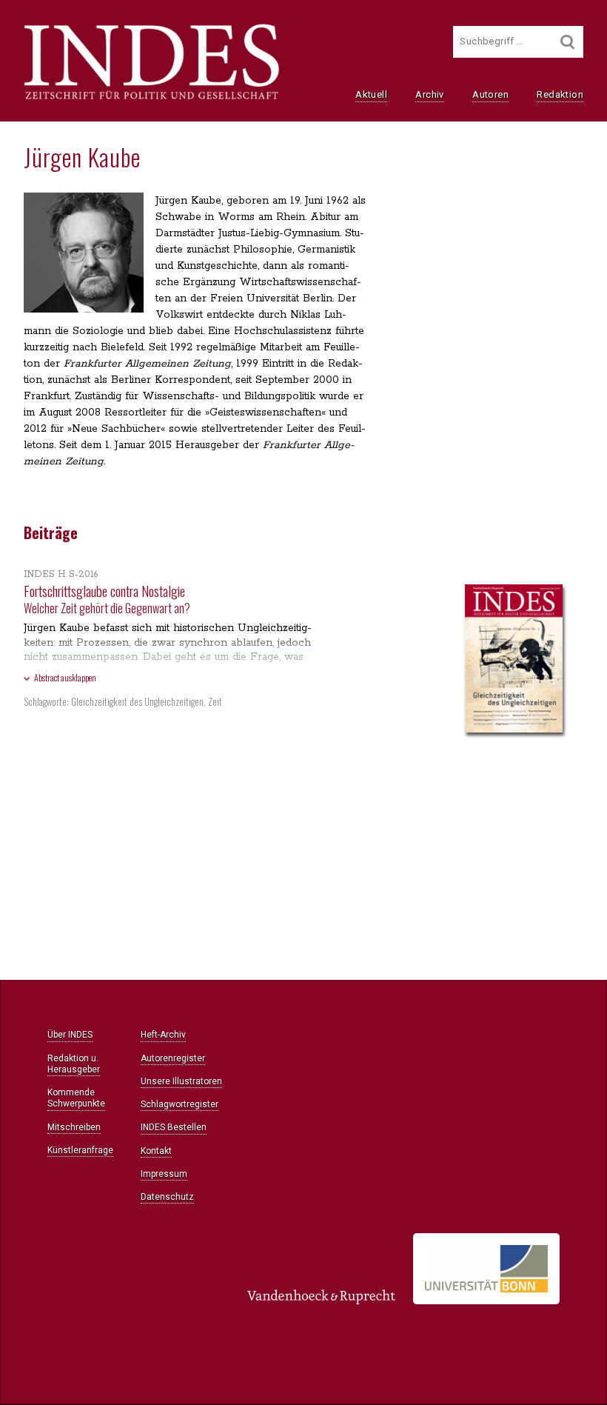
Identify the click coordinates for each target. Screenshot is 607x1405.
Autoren (490, 94)
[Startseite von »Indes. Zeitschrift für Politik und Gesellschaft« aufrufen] (151, 97)
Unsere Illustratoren (181, 1081)
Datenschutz (167, 1197)
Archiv (429, 94)
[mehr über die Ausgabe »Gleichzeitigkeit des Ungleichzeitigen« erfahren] (514, 659)
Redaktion (560, 94)
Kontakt (156, 1151)
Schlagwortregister (179, 1104)
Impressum (164, 1174)
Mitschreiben (74, 1127)
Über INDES (70, 1034)
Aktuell (371, 94)
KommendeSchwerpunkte (76, 1098)
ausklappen (65, 677)
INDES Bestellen (174, 1127)
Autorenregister (173, 1058)
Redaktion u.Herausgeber (73, 1064)
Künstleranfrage (80, 1150)
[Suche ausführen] (567, 42)
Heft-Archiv (163, 1034)
